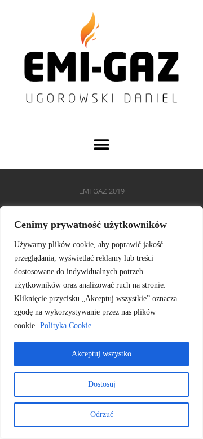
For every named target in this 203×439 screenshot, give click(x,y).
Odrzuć (101, 414)
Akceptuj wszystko (101, 354)
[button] (101, 144)
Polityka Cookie (65, 325)
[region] (101, 322)
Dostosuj (102, 384)
